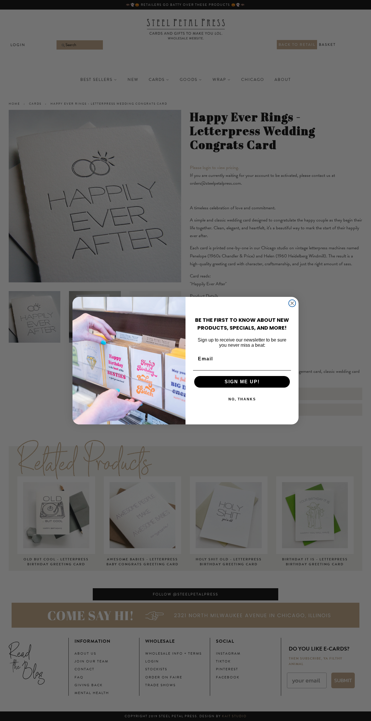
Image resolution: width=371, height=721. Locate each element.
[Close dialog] (292, 303)
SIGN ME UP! (242, 381)
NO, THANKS (242, 399)
